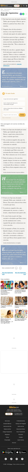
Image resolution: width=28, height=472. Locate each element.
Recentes (21, 434)
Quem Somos (21, 440)
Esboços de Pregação (21, 423)
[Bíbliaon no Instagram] (17, 459)
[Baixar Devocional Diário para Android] (7, 452)
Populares (7, 434)
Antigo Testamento (7, 431)
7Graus (10, 464)
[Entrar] (21, 6)
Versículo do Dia (7, 426)
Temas (7, 437)
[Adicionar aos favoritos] (26, 14)
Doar (17, 5)
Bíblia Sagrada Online (6, 6)
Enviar (22, 115)
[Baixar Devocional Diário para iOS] (21, 452)
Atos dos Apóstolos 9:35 (7, 273)
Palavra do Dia (7, 429)
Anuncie (14, 442)
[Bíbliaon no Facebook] (22, 459)
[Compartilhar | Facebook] (21, 14)
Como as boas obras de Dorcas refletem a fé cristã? (13, 109)
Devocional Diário (21, 429)
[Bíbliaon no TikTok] (11, 459)
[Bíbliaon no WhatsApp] (6, 459)
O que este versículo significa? (10, 99)
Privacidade (7, 440)
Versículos (7, 421)
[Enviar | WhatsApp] (23, 14)
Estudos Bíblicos (7, 423)
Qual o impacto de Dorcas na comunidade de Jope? (10, 103)
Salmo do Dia (21, 426)
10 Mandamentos (21, 421)
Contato (21, 437)
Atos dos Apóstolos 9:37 (20, 273)
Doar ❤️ (9, 414)
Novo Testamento (21, 431)
